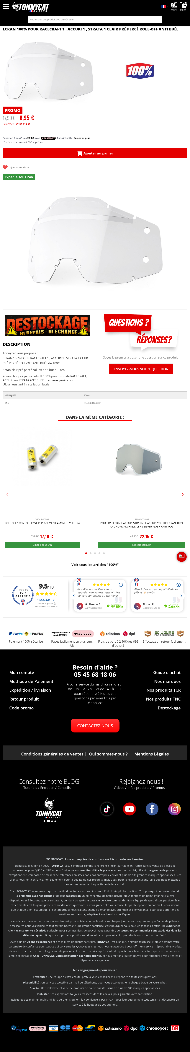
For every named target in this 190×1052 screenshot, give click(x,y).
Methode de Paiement (31, 681)
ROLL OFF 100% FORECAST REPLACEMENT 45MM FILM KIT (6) (42, 523)
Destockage (169, 708)
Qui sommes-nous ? (108, 754)
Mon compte (21, 672)
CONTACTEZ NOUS (95, 725)
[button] (7, 244)
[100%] (140, 71)
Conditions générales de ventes (52, 754)
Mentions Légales (151, 754)
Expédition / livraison (30, 690)
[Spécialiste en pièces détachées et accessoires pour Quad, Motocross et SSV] (84, 7)
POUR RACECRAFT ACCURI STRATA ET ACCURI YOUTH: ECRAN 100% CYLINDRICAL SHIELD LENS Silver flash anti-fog (141, 524)
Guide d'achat (167, 672)
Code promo (21, 708)
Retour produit (24, 699)
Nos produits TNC (163, 699)
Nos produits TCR (164, 690)
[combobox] (95, 19)
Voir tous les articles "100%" (95, 564)
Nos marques (167, 681)
